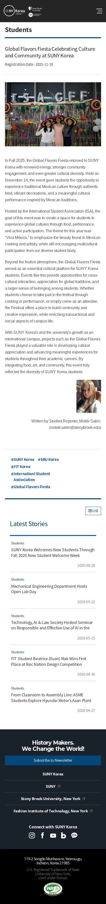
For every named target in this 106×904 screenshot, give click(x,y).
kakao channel (74, 835)
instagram (32, 835)
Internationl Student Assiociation (32, 476)
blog (64, 835)
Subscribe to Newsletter (53, 760)
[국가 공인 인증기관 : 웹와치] (53, 889)
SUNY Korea (24, 459)
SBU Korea (49, 459)
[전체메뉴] (99, 11)
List (95, 510)
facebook (42, 835)
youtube (53, 835)
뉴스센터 (23, 11)
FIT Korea (22, 466)
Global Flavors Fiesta (32, 486)
